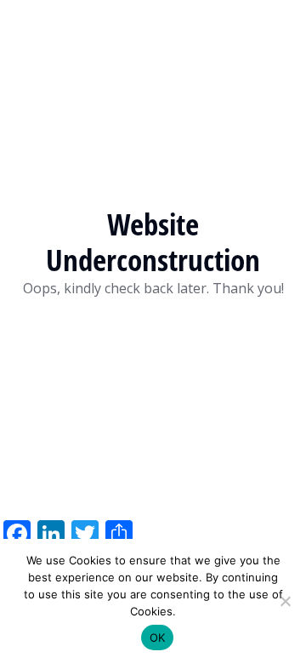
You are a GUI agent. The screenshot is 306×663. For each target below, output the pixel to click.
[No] (284, 600)
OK (158, 637)
